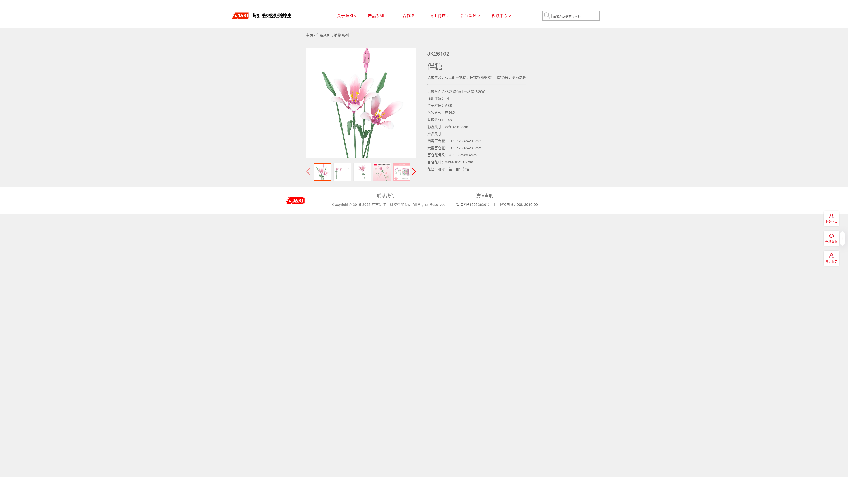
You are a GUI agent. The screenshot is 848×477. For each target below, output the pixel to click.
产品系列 (376, 15)
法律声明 (484, 195)
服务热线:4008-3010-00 (518, 204)
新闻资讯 (469, 15)
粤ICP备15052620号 (473, 204)
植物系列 (341, 35)
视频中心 (499, 15)
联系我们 (386, 195)
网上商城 (438, 15)
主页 (309, 35)
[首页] (262, 14)
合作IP (408, 15)
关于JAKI (345, 15)
